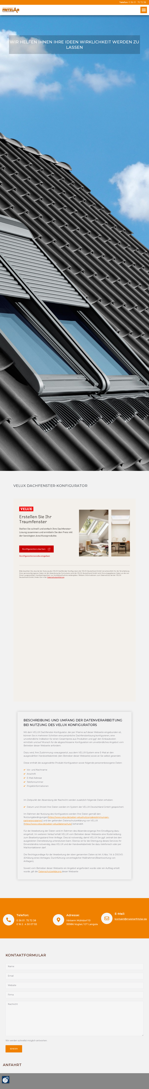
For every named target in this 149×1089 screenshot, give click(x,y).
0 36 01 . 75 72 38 (137, 2)
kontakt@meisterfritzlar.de (131, 919)
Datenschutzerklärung (50, 871)
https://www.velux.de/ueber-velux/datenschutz (47, 824)
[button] (143, 10)
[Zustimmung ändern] (5, 1079)
